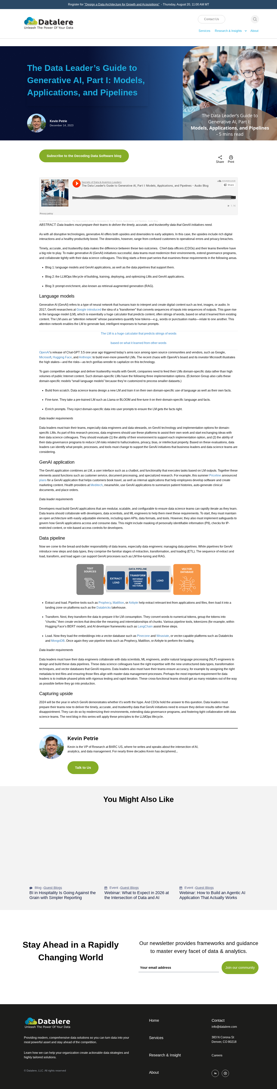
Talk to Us (83, 768)
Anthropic (85, 357)
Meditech (96, 485)
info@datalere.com (224, 1026)
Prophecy (105, 602)
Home (154, 1020)
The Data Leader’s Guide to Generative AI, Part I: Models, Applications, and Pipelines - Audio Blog (115, 221)
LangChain (145, 626)
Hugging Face (62, 357)
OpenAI (44, 352)
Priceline (215, 475)
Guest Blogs (53, 888)
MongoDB (58, 640)
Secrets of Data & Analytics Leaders (54, 221)
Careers (217, 1055)
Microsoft (45, 357)
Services (204, 30)
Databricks (103, 607)
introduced (94, 309)
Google (81, 309)
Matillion (118, 602)
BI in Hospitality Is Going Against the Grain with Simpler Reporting (62, 895)
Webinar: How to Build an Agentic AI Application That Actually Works (212, 895)
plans (43, 480)
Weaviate (162, 635)
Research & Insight (165, 1055)
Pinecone (143, 635)
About (254, 30)
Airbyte (133, 602)
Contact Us (211, 19)
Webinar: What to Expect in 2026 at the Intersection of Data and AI (136, 895)
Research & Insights (228, 30)
